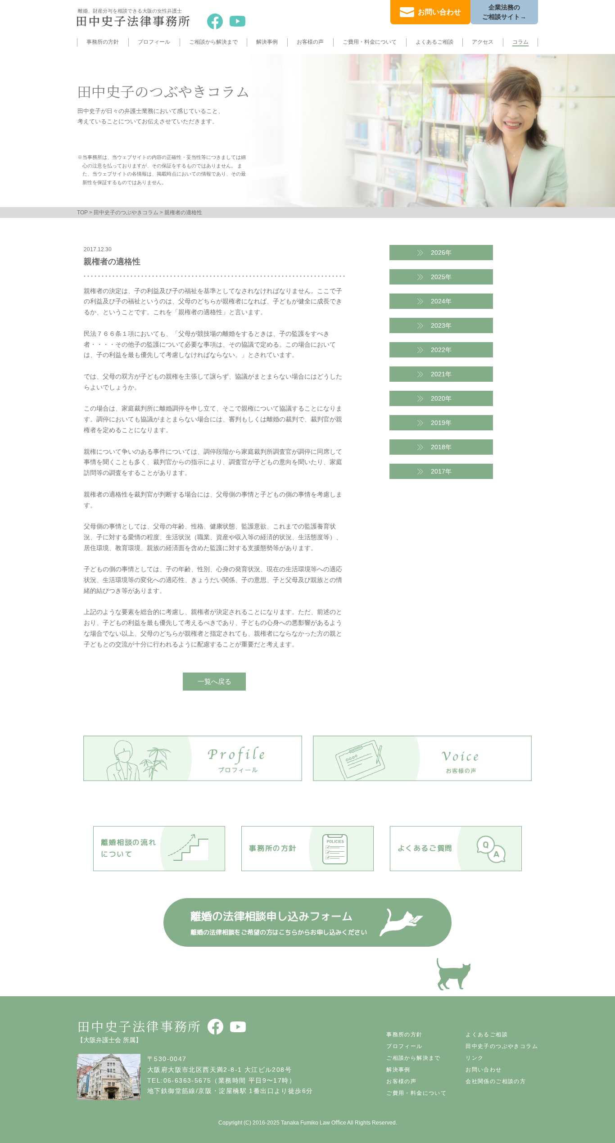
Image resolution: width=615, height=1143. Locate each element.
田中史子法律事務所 (139, 1026)
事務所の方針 (102, 42)
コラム (520, 42)
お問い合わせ (439, 12)
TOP (82, 212)
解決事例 (267, 42)
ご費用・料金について (370, 42)
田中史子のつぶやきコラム (126, 212)
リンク (475, 1058)
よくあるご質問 (425, 848)
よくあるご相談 (434, 42)
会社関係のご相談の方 (496, 1081)
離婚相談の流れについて (128, 848)
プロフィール (154, 42)
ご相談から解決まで (213, 42)
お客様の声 (310, 42)
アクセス (482, 42)
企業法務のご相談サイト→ (504, 12)
